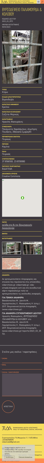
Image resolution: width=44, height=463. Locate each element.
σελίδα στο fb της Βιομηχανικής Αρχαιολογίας (17, 226)
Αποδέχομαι (10, 457)
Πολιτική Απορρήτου (35, 455)
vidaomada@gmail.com (11, 442)
